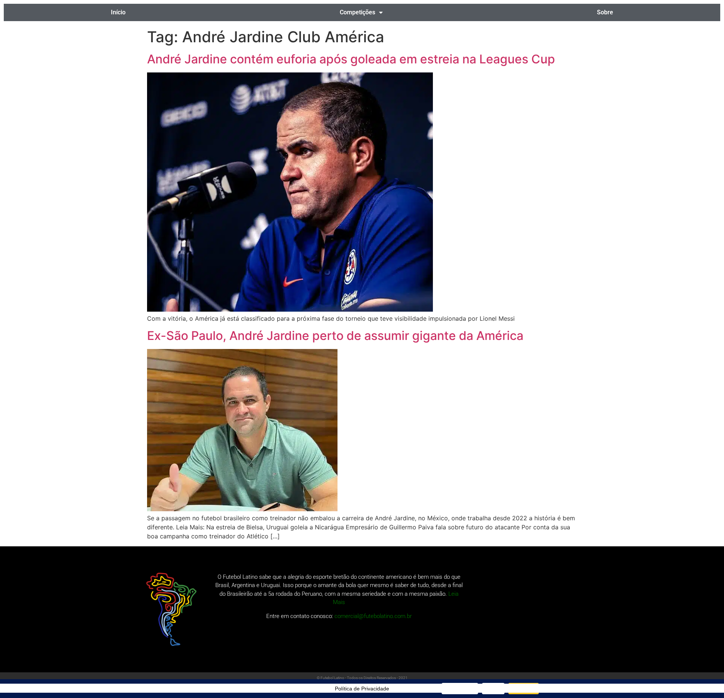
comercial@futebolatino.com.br (373, 616)
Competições (357, 12)
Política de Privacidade (362, 689)
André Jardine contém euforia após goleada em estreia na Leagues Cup (351, 59)
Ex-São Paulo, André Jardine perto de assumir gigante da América (335, 335)
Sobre (605, 12)
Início (118, 12)
